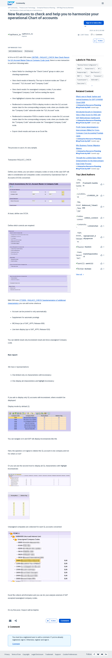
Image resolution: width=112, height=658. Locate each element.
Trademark (49, 654)
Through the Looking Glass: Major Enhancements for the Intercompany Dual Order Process (90, 161)
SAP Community (13, 8)
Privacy (7, 654)
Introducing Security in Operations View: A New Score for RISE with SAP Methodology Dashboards (89, 115)
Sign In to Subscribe (94, 23)
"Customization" (82, 80)
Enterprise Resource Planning (46, 8)
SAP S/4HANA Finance (15, 51)
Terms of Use (16, 654)
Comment (16, 644)
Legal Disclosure (37, 654)
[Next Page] (91, 86)
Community (20, 3)
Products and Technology (27, 8)
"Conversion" (97, 76)
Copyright (26, 654)
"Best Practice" (94, 72)
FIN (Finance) (29, 51)
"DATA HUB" (94, 80)
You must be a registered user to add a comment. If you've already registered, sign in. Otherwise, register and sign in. (37, 638)
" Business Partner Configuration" (87, 65)
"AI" (99, 68)
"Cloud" (87, 76)
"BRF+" (79, 76)
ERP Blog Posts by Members (65, 8)
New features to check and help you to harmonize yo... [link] (26, 10)
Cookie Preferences (70, 654)
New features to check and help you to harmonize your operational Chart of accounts (53, 16)
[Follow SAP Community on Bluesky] (98, 654)
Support (58, 654)
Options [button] (85, 26)
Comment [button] (65, 621)
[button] (95, 41)
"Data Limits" (81, 83)
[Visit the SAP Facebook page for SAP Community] (94, 654)
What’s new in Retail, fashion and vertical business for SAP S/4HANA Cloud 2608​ (89, 99)
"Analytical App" (81, 72)
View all (79, 274)
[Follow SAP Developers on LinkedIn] (106, 654)
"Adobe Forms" (89, 68)
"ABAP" (79, 68)
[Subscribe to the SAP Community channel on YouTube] (102, 654)
